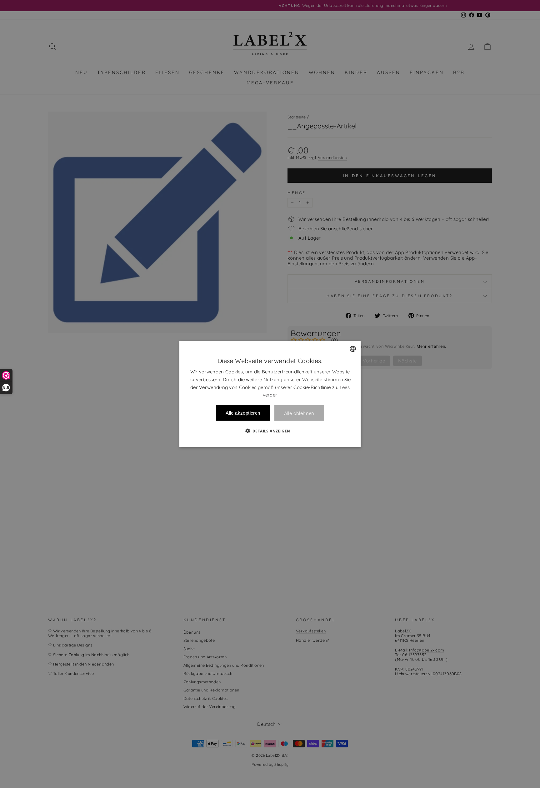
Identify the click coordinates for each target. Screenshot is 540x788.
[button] (270, 431)
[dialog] (270, 394)
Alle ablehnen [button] (299, 413)
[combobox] (353, 349)
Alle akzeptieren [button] (243, 413)
